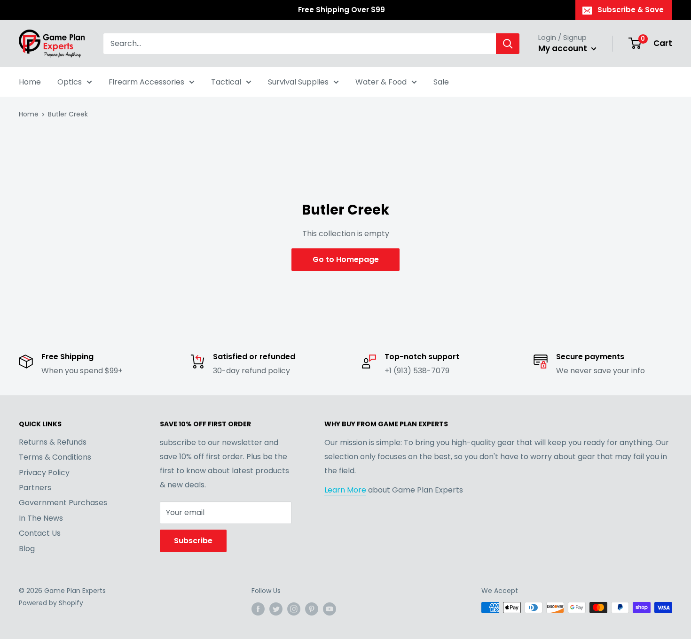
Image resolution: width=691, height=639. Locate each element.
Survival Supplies (298, 82)
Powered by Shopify (51, 603)
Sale (441, 82)
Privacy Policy (44, 472)
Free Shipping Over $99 (341, 10)
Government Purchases (63, 502)
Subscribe (193, 540)
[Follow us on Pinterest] (311, 608)
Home (30, 82)
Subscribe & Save (630, 10)
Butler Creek (68, 114)
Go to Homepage (346, 259)
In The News (41, 518)
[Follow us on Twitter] (276, 608)
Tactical (226, 82)
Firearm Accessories (146, 82)
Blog (27, 548)
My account (563, 48)
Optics (69, 82)
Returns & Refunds (52, 442)
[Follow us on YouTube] (329, 608)
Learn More (345, 490)
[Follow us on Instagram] (293, 608)
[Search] (507, 43)
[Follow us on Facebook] (258, 608)
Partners (35, 487)
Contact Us (40, 533)
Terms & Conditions (55, 457)
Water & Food (381, 82)
